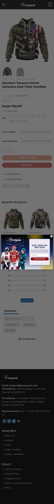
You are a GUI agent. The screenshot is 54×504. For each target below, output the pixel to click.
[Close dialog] (51, 236)
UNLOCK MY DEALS (39, 258)
